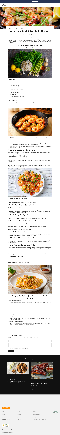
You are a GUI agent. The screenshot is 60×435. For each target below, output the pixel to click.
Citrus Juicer (11, 263)
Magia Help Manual (36, 416)
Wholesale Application (6, 416)
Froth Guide (4, 417)
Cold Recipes (9, 375)
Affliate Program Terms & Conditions (39, 419)
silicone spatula (19, 143)
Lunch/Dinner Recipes (19, 28)
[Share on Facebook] (33, 329)
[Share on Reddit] (49, 329)
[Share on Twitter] (37, 329)
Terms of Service (37, 337)
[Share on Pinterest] (41, 329)
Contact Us (4, 414)
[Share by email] (45, 329)
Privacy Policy (29, 337)
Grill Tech (19, 411)
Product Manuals (20, 416)
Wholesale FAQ (20, 414)
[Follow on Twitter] (4, 429)
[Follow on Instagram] (7, 429)
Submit (11, 351)
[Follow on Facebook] (2, 429)
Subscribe (5, 407)
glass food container (30, 302)
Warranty (34, 411)
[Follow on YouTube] (11, 429)
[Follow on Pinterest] (9, 429)
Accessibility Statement (6, 419)
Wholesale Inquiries (36, 414)
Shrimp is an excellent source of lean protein (16, 210)
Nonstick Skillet (12, 262)
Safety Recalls (19, 419)
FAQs (3, 411)
